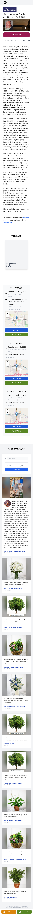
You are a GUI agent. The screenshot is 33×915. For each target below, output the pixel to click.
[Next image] (29, 487)
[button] (16, 317)
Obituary (8, 41)
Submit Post (16, 469)
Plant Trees (16, 335)
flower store (7, 222)
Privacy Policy (12, 907)
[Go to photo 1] (15, 497)
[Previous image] (4, 487)
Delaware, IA (9, 357)
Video (16, 41)
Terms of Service (21, 907)
